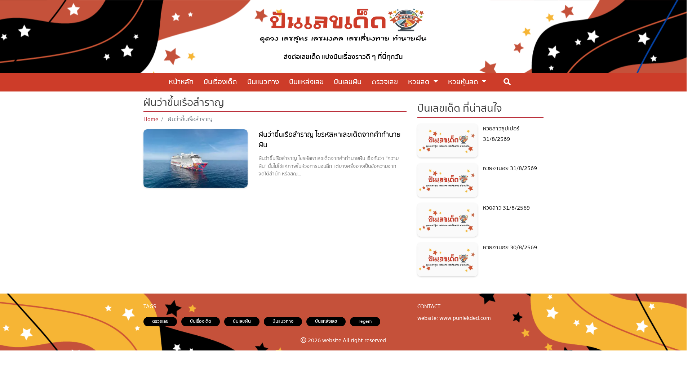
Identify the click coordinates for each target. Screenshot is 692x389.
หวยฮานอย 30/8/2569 (510, 247)
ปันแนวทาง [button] (263, 82)
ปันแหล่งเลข (326, 321)
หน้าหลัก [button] (181, 82)
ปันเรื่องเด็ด (200, 321)
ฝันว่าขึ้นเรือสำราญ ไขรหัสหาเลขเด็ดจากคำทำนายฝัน (329, 140)
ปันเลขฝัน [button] (347, 82)
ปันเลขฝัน (242, 321)
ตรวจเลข (160, 321)
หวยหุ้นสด (464, 82)
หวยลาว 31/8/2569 (506, 208)
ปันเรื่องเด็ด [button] (220, 82)
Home (150, 119)
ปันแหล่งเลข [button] (306, 82)
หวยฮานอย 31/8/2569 (510, 168)
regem (365, 321)
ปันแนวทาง (282, 321)
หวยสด (419, 82)
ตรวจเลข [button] (385, 82)
